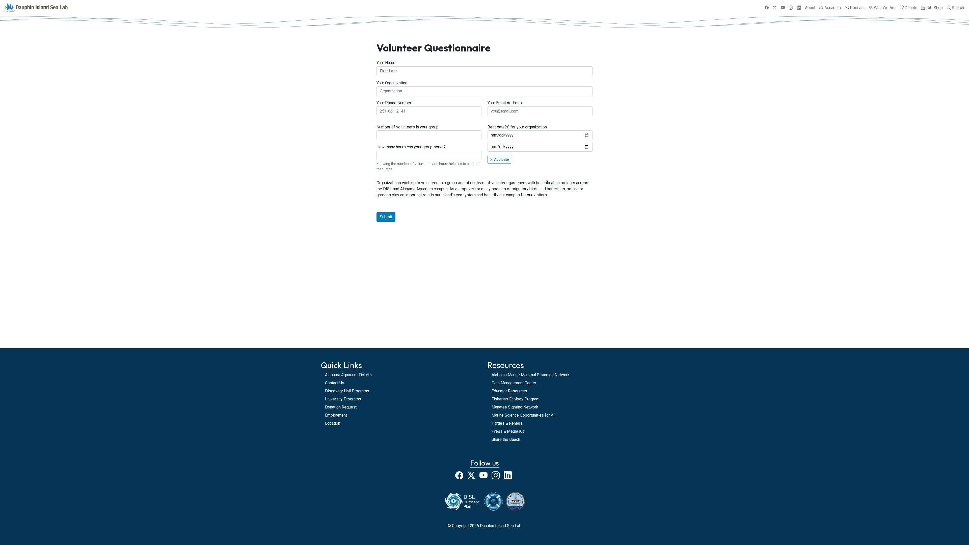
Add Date (501, 159)
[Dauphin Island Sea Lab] (35, 7)
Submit (386, 216)
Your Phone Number (393, 102)
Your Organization (391, 82)
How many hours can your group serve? (411, 147)
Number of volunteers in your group (407, 127)
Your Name (385, 62)
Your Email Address (505, 102)
